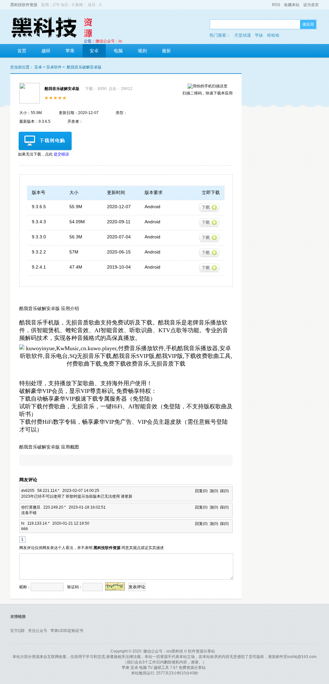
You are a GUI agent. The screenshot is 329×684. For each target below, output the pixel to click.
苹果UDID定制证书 (66, 630)
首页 (21, 50)
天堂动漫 (242, 35)
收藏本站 (291, 5)
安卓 (94, 50)
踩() (224, 491)
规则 (142, 50)
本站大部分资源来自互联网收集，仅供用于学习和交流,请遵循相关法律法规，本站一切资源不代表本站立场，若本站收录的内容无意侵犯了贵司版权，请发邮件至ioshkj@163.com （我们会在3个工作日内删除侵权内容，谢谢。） (164, 659)
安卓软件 (54, 67)
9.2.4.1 (39, 267)
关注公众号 (37, 630)
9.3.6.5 (39, 206)
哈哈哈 (273, 35)
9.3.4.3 (39, 221)
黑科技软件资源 (23, 5)
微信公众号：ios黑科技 (163, 651)
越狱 (45, 50)
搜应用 (308, 24)
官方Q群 (17, 630)
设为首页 (311, 5)
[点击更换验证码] (115, 586)
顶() (213, 491)
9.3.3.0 (39, 236)
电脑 (118, 50)
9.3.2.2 (39, 251)
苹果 (70, 50)
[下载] (209, 207)
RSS (276, 5)
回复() (202, 491)
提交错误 (61, 154)
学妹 (259, 35)
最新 (166, 50)
